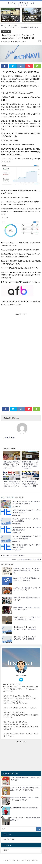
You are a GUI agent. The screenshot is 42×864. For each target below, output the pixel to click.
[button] (3, 15)
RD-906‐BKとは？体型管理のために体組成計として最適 (25, 559)
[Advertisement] (21, 337)
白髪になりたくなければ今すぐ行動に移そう (13, 555)
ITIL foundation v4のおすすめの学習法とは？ (24, 807)
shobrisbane (9, 437)
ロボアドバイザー (6, 31)
